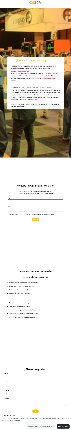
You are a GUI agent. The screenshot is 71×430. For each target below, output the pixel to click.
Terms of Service (48, 214)
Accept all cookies (63, 426)
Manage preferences (48, 426)
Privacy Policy (37, 214)
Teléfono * (6, 390)
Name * (10, 198)
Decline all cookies (33, 426)
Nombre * (6, 373)
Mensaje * (6, 398)
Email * (10, 206)
